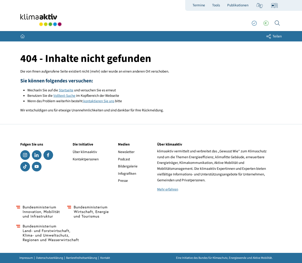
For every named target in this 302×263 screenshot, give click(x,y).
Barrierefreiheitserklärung (81, 257)
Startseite (66, 90)
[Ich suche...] (277, 23)
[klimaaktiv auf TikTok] (25, 166)
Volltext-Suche (64, 95)
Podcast (124, 159)
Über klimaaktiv (85, 151)
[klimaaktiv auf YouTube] (37, 166)
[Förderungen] (266, 23)
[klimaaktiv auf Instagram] (25, 155)
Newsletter (126, 151)
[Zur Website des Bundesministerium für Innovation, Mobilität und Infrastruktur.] (38, 211)
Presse (123, 180)
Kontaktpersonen (86, 159)
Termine (199, 5)
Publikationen (237, 5)
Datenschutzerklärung (49, 257)
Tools (216, 5)
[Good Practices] (254, 23)
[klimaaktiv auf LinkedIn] (37, 155)
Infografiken (127, 173)
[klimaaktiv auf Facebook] (48, 155)
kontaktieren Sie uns (98, 101)
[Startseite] (41, 20)
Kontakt (105, 257)
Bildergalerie (128, 166)
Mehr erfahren (167, 189)
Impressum (26, 257)
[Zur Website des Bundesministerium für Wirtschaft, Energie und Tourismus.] (87, 211)
